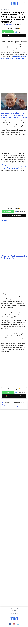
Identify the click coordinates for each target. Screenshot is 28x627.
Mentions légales (14, 613)
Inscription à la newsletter (14, 608)
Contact (14, 610)
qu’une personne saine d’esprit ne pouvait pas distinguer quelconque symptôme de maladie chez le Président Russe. (14, 167)
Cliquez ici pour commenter (10, 405)
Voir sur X (4, 221)
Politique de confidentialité (14, 615)
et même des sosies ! (17, 319)
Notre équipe (14, 611)
